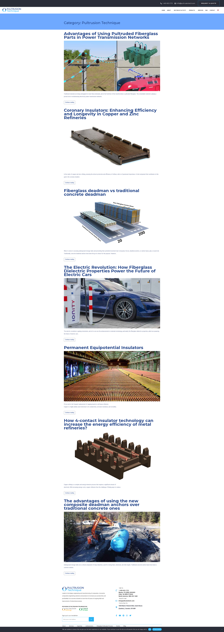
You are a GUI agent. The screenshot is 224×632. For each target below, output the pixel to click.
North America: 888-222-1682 (128, 596)
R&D (206, 10)
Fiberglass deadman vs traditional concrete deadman (101, 192)
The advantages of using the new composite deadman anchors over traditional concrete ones (101, 504)
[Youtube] (120, 615)
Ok (150, 629)
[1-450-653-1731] (161, 3)
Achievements (89, 626)
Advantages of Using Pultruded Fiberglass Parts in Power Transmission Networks (111, 35)
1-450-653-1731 (168, 3)
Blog (124, 626)
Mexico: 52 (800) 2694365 (127, 592)
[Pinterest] (123, 615)
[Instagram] (127, 615)
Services (200, 10)
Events (118, 626)
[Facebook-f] (116, 615)
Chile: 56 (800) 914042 (126, 594)
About (169, 10)
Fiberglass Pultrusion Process (105, 626)
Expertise (79, 626)
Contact (212, 10)
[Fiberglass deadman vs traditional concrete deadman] (112, 223)
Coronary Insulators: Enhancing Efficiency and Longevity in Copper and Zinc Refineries (110, 114)
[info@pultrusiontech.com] (175, 3)
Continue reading (69, 102)
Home (163, 10)
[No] (222, 629)
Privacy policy (157, 629)
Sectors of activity (180, 10)
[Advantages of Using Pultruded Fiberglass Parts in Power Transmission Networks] (112, 66)
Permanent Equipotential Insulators (103, 348)
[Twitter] (130, 615)
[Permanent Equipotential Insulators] (112, 376)
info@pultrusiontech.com (186, 3)
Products (192, 10)
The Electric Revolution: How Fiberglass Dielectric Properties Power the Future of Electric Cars (110, 271)
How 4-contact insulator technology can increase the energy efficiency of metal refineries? (108, 424)
